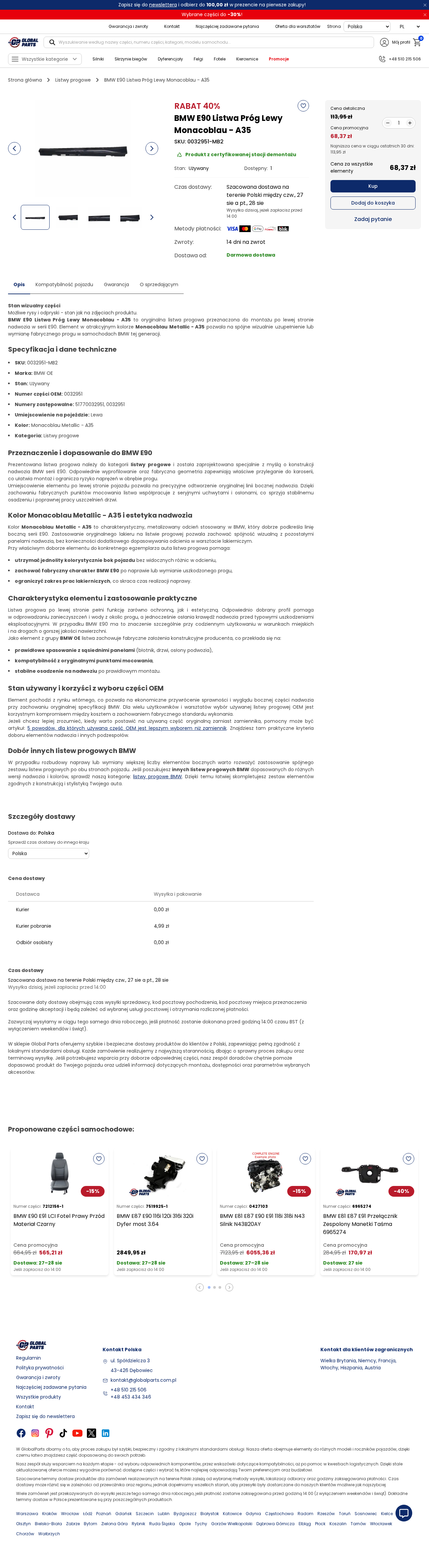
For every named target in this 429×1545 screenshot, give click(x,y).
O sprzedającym (159, 284)
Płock (320, 1524)
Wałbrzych (49, 1534)
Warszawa (27, 1513)
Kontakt (172, 26)
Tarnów (358, 1524)
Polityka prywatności (40, 1367)
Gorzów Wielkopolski (231, 1524)
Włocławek (381, 1524)
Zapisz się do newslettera (45, 1416)
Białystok (209, 1513)
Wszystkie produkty (38, 1397)
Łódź (87, 1513)
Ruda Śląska (162, 1524)
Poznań (103, 1513)
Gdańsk (123, 1513)
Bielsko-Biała (48, 1524)
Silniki (98, 59)
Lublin (164, 1513)
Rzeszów (326, 1513)
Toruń (345, 1513)
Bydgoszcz (185, 1513)
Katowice (232, 1513)
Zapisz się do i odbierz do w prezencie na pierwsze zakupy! (212, 4)
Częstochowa (279, 1513)
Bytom (90, 1524)
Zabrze (73, 1524)
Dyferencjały (170, 59)
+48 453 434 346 (131, 1397)
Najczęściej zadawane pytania (227, 26)
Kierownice (247, 59)
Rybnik (138, 1524)
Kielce (387, 1513)
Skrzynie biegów (131, 59)
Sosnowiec (366, 1513)
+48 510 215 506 (128, 1389)
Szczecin (145, 1513)
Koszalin (338, 1524)
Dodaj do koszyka (373, 203)
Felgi (198, 59)
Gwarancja (116, 284)
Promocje (279, 59)
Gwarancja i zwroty (128, 26)
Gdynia (253, 1513)
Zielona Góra (114, 1524)
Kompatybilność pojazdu (64, 284)
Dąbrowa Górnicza (275, 1524)
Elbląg (305, 1524)
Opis (19, 284)
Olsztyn (23, 1524)
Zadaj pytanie (373, 219)
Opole (185, 1524)
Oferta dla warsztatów (297, 26)
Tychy (201, 1524)
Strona (334, 26)
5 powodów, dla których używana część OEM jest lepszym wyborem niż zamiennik (127, 728)
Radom (305, 1513)
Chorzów (25, 1534)
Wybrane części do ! (212, 14)
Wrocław (70, 1513)
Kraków (49, 1513)
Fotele (220, 59)
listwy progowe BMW (157, 776)
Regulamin (28, 1358)
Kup (373, 186)
